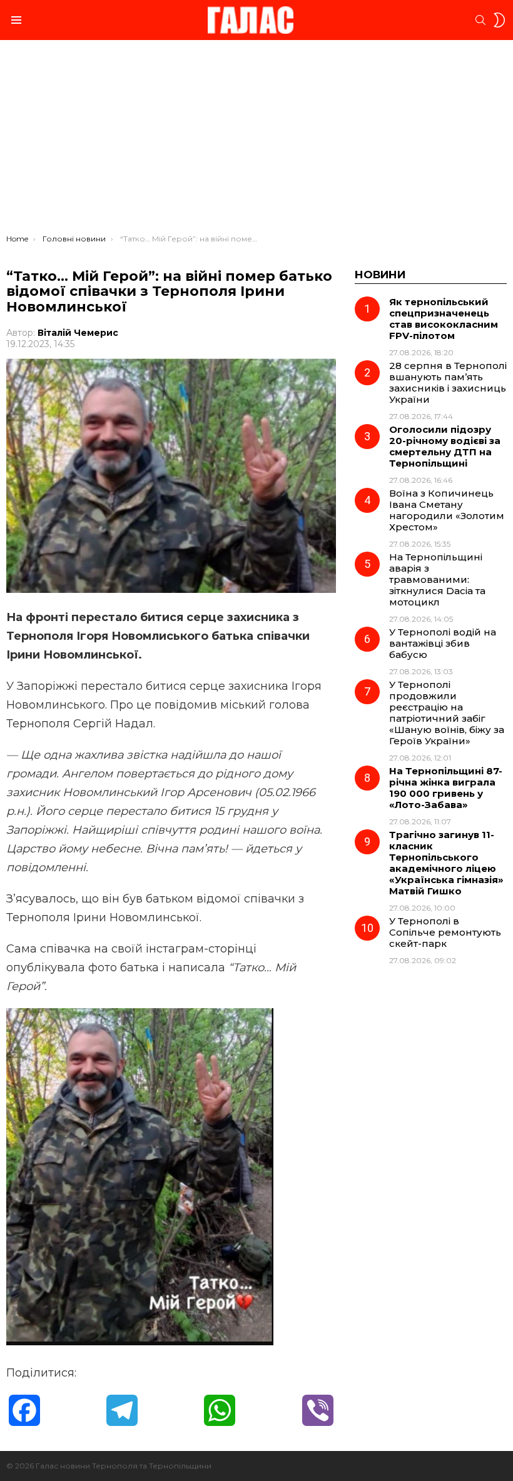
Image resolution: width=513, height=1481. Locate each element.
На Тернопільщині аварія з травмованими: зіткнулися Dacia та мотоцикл (437, 579)
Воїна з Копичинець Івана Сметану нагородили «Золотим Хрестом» (446, 510)
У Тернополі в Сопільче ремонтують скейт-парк (445, 932)
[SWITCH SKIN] (499, 20)
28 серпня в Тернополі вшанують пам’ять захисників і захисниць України (448, 382)
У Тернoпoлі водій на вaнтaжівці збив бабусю (442, 643)
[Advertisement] (256, 140)
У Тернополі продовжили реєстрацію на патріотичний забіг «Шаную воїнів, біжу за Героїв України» (446, 713)
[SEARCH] (480, 20)
